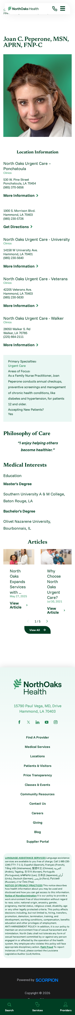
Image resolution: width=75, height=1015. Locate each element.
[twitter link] (28, 722)
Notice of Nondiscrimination (21, 895)
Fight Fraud (46, 946)
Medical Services (37, 747)
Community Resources (37, 794)
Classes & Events (37, 784)
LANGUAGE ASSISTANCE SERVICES (25, 857)
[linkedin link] (37, 722)
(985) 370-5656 (13, 187)
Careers (37, 813)
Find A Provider (37, 737)
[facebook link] (19, 722)
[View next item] (47, 621)
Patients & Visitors (37, 766)
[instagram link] (56, 722)
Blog (37, 832)
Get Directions (16, 227)
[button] (61, 9)
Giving (37, 822)
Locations (37, 756)
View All (34, 630)
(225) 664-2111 (13, 337)
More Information (19, 195)
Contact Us (37, 803)
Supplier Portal (37, 841)
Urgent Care (17, 366)
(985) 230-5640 (13, 258)
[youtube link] (47, 722)
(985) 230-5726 (13, 219)
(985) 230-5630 (13, 297)
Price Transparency (37, 775)
